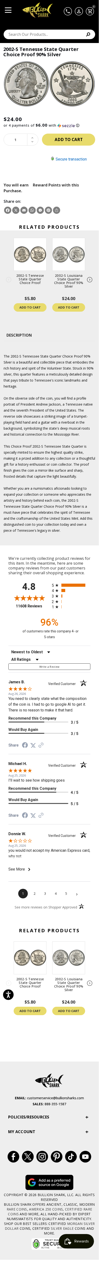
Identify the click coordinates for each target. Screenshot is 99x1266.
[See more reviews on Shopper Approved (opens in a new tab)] (41, 745)
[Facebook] (8, 210)
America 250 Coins (46, 1209)
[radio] (71, 585)
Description (19, 335)
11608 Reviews (32, 606)
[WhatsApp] (32, 210)
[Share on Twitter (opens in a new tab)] (33, 745)
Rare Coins (17, 1209)
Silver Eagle (62, 1228)
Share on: (12, 201)
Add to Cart (30, 307)
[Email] (24, 210)
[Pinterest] (48, 210)
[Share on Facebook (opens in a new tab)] (25, 745)
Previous (9, 280)
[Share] (56, 210)
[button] (49, 125)
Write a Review (49, 666)
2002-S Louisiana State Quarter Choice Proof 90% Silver (68, 281)
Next (90, 280)
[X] (16, 210)
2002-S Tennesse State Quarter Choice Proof (30, 279)
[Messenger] (40, 210)
